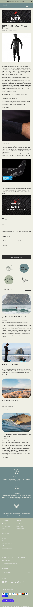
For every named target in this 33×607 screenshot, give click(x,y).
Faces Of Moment (6, 526)
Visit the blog (28, 289)
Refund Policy (19, 523)
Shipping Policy (19, 526)
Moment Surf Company (15, 606)
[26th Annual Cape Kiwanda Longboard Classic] (16, 304)
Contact (3, 545)
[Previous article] (3, 225)
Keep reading (5, 339)
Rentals (3, 531)
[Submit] (29, 572)
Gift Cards (4, 538)
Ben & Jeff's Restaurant (7, 543)
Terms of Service (20, 528)
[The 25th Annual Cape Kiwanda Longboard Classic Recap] (16, 422)
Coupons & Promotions (7, 535)
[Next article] (30, 225)
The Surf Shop (5, 523)
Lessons (3, 528)
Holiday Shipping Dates (7, 548)
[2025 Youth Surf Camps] (16, 352)
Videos (3, 540)
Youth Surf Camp (5, 533)
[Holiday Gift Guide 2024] (16, 388)
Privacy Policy (19, 531)
